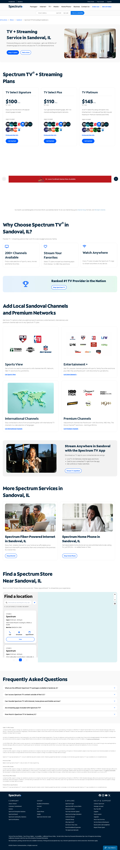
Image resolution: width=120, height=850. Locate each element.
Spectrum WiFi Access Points (73, 806)
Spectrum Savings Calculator (73, 814)
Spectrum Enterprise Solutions (17, 811)
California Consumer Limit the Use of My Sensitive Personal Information (28, 838)
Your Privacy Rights (28, 836)
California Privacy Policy (49, 836)
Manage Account (98, 806)
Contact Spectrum (99, 803)
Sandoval (19, 20)
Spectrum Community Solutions (17, 817)
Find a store (26, 52)
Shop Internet (11, 556)
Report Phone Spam (99, 827)
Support (96, 811)
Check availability (77, 13)
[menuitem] (12, 2)
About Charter (13, 803)
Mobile (39, 814)
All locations (3, 20)
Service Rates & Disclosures (101, 822)
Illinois (12, 20)
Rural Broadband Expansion (73, 827)
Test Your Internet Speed (72, 811)
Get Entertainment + (70, 374)
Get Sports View (10, 374)
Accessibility (38, 836)
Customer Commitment (15, 806)
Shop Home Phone (70, 556)
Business (20, 1)
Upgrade (96, 817)
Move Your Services (99, 819)
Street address (40, 11)
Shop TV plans (12, 52)
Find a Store (90, 1)
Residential (12, 1)
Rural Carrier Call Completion (102, 825)
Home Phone (40, 811)
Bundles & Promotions (43, 803)
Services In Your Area (71, 825)
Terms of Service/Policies (15, 836)
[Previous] (4, 179)
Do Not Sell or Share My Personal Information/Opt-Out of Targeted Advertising (79, 836)
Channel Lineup (69, 819)
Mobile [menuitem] (56, 7)
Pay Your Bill (97, 809)
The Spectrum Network (71, 830)
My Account (100, 1)
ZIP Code (67, 11)
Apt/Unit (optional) (59, 11)
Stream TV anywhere (73, 471)
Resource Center (70, 809)
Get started (12, 141)
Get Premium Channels (71, 429)
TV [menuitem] (50, 7)
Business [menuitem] (77, 7)
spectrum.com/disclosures (93, 739)
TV (38, 809)
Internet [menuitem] (43, 7)
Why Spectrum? (69, 822)
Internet (39, 806)
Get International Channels (13, 429)
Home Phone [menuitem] (66, 7)
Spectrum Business (14, 819)
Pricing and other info (12, 135)
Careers (11, 809)
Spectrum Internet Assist (44, 817)
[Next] (116, 179)
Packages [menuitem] (34, 7)
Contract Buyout (70, 817)
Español (109, 1)
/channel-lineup (81, 210)
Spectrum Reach (13, 814)
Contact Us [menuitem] (86, 7)
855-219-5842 (106, 7)
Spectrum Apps (69, 803)
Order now (95, 7)
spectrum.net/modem (110, 770)
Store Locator (97, 814)
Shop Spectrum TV (59, 287)
